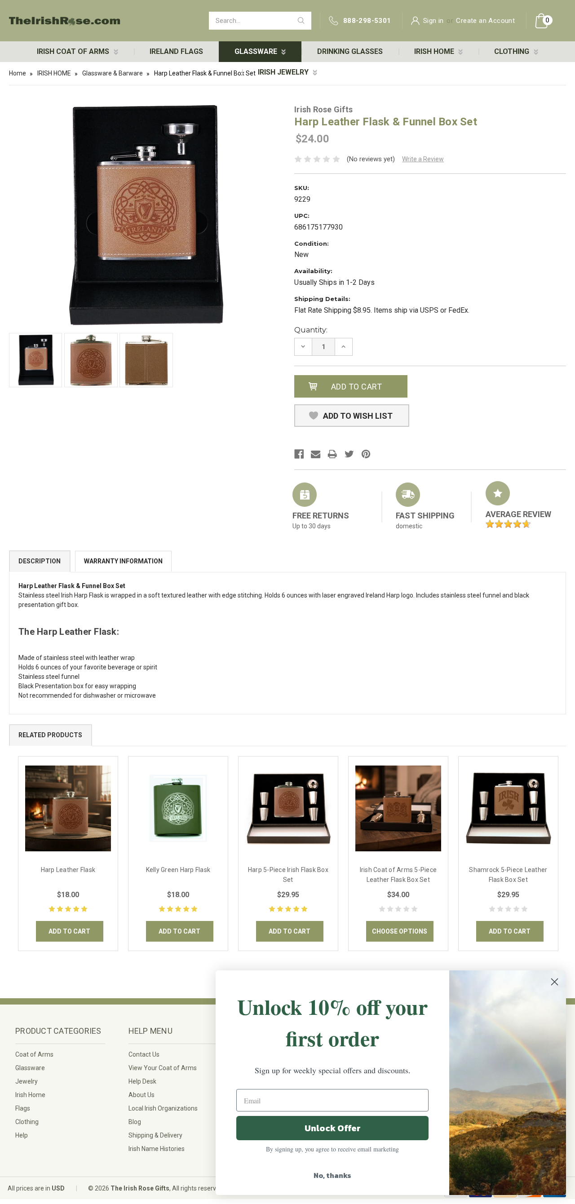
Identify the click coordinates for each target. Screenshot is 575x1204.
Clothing (27, 1121)
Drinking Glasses (350, 51)
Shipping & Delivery (155, 1135)
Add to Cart (69, 931)
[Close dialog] (554, 982)
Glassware (30, 1067)
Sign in (433, 21)
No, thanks (332, 1175)
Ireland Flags (176, 51)
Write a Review (423, 159)
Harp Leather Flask (68, 869)
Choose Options (399, 931)
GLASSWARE (256, 51)
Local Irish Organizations (163, 1108)
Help (21, 1135)
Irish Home (30, 1094)
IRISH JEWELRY (284, 72)
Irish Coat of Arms (74, 51)
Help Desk (142, 1081)
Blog (134, 1121)
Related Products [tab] (50, 735)
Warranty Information (123, 561)
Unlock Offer (333, 1128)
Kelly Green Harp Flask (178, 869)
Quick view (68, 808)
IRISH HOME (435, 51)
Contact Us (143, 1054)
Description (39, 561)
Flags (22, 1108)
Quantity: (310, 330)
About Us (141, 1094)
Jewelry (26, 1081)
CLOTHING (512, 51)
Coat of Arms (34, 1054)
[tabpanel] (68, 853)
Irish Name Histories (156, 1148)
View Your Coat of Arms (162, 1067)
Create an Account (485, 21)
